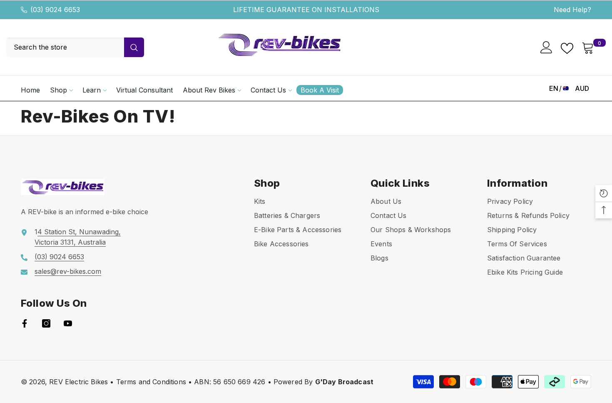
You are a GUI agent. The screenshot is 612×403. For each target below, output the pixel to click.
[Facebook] (24, 323)
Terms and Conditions (151, 382)
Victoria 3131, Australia (70, 242)
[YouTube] (68, 323)
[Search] (75, 47)
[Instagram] (46, 323)
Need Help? (572, 9)
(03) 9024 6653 (55, 9)
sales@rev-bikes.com (68, 271)
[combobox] (65, 47)
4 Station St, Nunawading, (79, 232)
